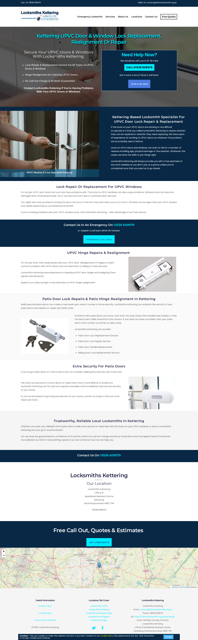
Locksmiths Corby (99, 606)
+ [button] (4, 551)
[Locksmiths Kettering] (40, 20)
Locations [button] (136, 16)
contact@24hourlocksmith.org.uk (162, 2)
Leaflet (174, 587)
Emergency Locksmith (90, 16)
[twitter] (94, 628)
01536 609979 (35, 2)
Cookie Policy (45, 613)
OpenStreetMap (184, 587)
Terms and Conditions (45, 620)
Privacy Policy (45, 606)
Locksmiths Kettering (99, 609)
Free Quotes (169, 16)
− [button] (4, 555)
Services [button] (110, 16)
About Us (123, 16)
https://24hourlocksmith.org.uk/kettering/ (154, 616)
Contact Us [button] (151, 16)
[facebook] (103, 628)
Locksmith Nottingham (99, 616)
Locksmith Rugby (99, 620)
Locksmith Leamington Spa (99, 613)
